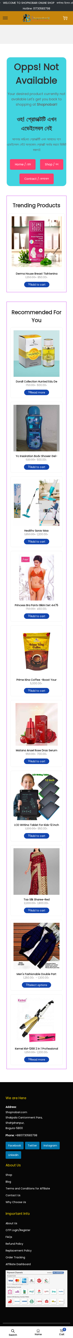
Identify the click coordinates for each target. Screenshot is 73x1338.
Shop (9, 1175)
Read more (38, 392)
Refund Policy (14, 1244)
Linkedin (13, 1155)
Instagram (50, 1145)
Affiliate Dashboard (18, 1264)
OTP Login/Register (18, 1230)
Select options (37, 985)
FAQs (9, 1237)
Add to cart (38, 284)
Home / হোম (23, 164)
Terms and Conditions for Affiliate (28, 1188)
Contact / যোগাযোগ (36, 179)
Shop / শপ (51, 164)
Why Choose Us (16, 1202)
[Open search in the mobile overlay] (13, 1330)
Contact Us (13, 1195)
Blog (8, 1182)
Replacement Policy (19, 1250)
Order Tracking (15, 1257)
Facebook (14, 1145)
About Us (11, 1223)
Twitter (32, 1145)
